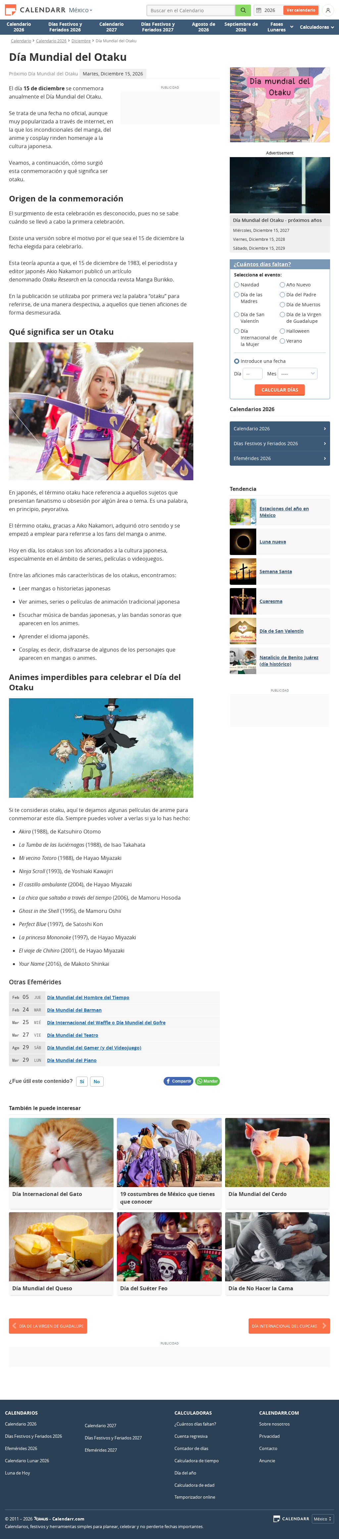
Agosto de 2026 (203, 27)
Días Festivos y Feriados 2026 (65, 27)
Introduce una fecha (263, 361)
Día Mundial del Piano (72, 1060)
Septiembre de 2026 (241, 27)
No (97, 1081)
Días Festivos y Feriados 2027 (158, 27)
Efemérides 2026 (252, 458)
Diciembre (81, 40)
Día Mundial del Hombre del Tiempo (88, 997)
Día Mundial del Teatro (72, 1035)
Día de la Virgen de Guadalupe (303, 317)
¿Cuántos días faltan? (262, 264)
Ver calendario (301, 10)
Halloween (298, 331)
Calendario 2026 (19, 27)
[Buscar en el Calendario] (243, 10)
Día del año (185, 1473)
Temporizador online (194, 1497)
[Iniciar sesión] (328, 10)
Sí (82, 1081)
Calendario (21, 40)
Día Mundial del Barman (74, 1010)
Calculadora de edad (194, 1485)
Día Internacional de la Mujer (259, 337)
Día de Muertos (303, 304)
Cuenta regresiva (191, 1436)
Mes (272, 373)
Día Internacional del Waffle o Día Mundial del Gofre (106, 1022)
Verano (294, 341)
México (79, 10)
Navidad (250, 284)
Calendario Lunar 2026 (27, 1461)
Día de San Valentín (253, 317)
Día (238, 373)
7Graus (41, 1519)
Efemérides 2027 (101, 1450)
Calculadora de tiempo (196, 1461)
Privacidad (269, 1436)
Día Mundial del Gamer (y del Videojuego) (94, 1048)
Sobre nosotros (274, 1424)
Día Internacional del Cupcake (284, 1326)
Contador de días (191, 1448)
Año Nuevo (298, 284)
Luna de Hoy (17, 1473)
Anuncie (267, 1461)
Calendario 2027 (111, 27)
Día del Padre (301, 294)
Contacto (268, 1448)
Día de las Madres (252, 297)
